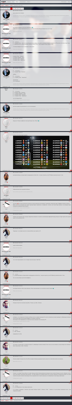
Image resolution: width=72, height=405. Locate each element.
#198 (70, 356)
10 (15, 8)
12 (20, 8)
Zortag (6, 356)
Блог (13, 1)
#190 (70, 242)
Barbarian (6, 186)
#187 (70, 201)
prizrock (6, 172)
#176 (70, 10)
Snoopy (6, 201)
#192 (70, 271)
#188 (70, 214)
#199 (70, 370)
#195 (70, 314)
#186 (70, 186)
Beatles (6, 300)
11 (17, 8)
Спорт (11, 5)
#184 (70, 132)
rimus (6, 10)
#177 (70, 25)
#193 (70, 285)
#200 (70, 383)
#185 (70, 172)
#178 (70, 39)
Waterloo (6, 118)
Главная (9, 1)
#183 (70, 118)
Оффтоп (7, 5)
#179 (70, 53)
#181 (70, 88)
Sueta (6, 228)
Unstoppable (6, 25)
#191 (70, 257)
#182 (70, 103)
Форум (17, 1)
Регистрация (63, 1)
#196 (70, 327)
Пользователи (23, 1)
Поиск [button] (28, 1)
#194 (70, 300)
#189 (70, 228)
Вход (69, 1)
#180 (70, 68)
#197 (70, 342)
